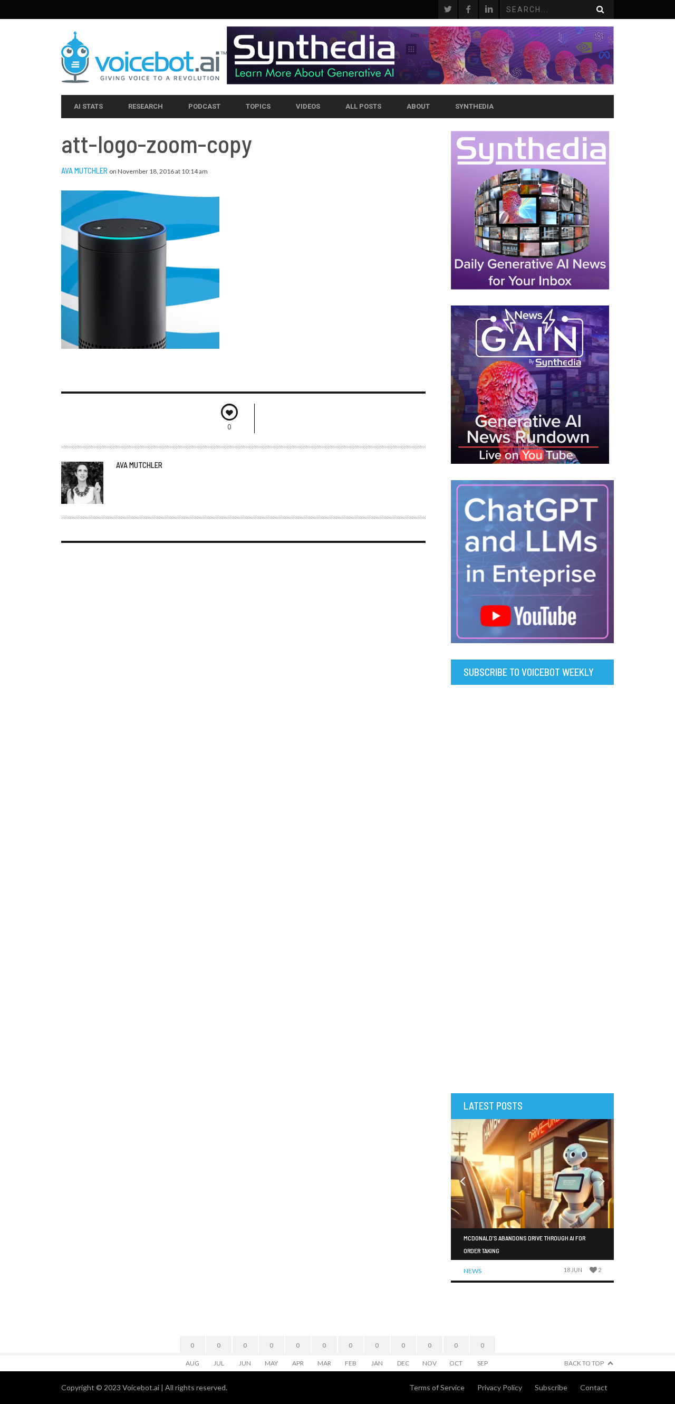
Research (145, 106)
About (418, 106)
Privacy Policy (499, 1387)
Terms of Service (437, 1387)
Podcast (204, 106)
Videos (308, 106)
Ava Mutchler (84, 170)
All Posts (363, 106)
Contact (594, 1387)
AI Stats (88, 106)
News (472, 1271)
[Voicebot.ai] (144, 57)
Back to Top (584, 1363)
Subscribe (551, 1387)
